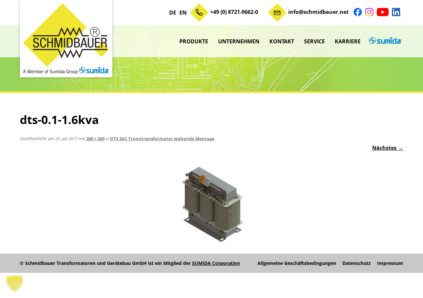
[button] (14, 283)
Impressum (390, 263)
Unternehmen (238, 41)
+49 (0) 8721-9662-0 (234, 12)
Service (314, 41)
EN (183, 12)
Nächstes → (387, 147)
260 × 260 (95, 139)
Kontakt (281, 41)
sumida (384, 41)
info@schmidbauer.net (318, 12)
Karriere (348, 41)
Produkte (193, 41)
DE (172, 12)
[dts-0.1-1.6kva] (211, 204)
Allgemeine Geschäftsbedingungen (296, 263)
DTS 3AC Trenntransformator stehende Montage (162, 139)
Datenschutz (356, 263)
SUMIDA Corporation (216, 263)
